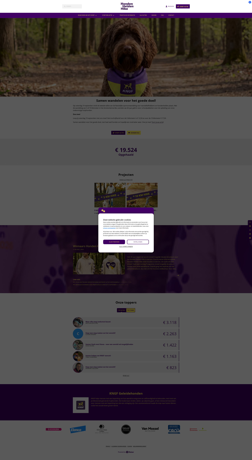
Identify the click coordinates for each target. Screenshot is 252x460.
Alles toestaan (114, 242)
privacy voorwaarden (109, 228)
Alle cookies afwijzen (126, 246)
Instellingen (137, 242)
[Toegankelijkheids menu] (250, 2)
